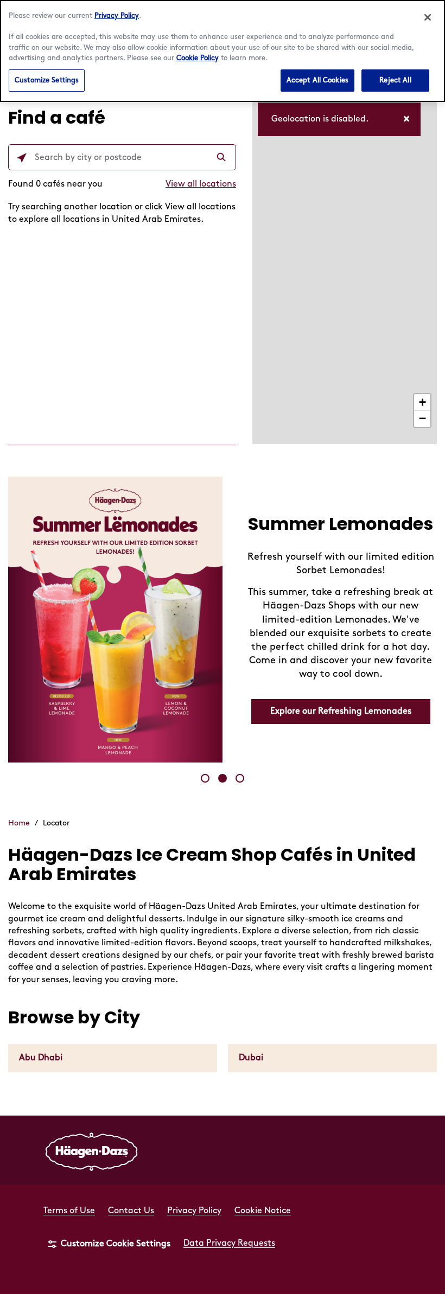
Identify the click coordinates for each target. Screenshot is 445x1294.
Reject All (395, 80)
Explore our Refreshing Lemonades (340, 711)
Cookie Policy (197, 58)
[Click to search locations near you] (22, 158)
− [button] (422, 418)
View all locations (201, 184)
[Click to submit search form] (222, 158)
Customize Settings (47, 80)
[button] (205, 778)
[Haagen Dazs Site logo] (91, 1150)
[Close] (428, 17)
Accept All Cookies (317, 80)
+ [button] (422, 402)
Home (19, 823)
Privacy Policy (116, 15)
